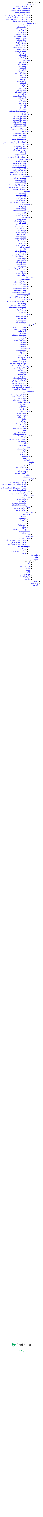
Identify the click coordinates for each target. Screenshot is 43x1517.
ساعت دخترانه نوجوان (19, 503)
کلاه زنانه (23, 249)
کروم (28, 562)
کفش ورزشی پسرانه (19, 292)
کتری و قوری (21, 415)
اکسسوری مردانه (24, 217)
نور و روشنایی (25, 456)
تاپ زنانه (23, 68)
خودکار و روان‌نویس (19, 529)
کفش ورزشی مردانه (19, 288)
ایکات (28, 564)
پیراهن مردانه (21, 30)
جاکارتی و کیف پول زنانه (18, 202)
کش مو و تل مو (21, 256)
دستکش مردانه (21, 245)
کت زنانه (23, 83)
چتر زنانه (23, 271)
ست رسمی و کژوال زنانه (18, 111)
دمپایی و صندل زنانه (19, 150)
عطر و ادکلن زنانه (20, 329)
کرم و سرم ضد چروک (19, 381)
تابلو (25, 443)
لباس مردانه (26, 25)
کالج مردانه (22, 137)
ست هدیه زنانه (21, 258)
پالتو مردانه (22, 56)
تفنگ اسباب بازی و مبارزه (17, 490)
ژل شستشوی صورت (19, 383)
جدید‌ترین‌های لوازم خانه (22, 12)
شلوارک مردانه (21, 34)
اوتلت (36, 557)
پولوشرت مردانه (20, 28)
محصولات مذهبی (24, 531)
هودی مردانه (22, 53)
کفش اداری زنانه (20, 154)
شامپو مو (23, 372)
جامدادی (23, 516)
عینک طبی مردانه (20, 238)
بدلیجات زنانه (22, 266)
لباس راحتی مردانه (20, 36)
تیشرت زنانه (22, 64)
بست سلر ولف (25, 566)
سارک (28, 568)
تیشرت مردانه (21, 27)
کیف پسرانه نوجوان (19, 169)
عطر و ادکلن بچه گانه (19, 335)
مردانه (28, 469)
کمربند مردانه (21, 219)
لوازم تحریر (26, 514)
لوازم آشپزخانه (25, 411)
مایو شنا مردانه (21, 316)
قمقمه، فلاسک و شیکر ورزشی (16, 301)
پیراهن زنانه (22, 84)
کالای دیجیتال (30, 536)
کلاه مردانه (22, 223)
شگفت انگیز (34, 555)
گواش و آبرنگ (21, 525)
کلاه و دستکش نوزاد (19, 210)
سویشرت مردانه (20, 51)
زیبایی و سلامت (29, 323)
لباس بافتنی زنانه (20, 92)
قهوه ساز (23, 404)
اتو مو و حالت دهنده (19, 361)
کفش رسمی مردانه (19, 135)
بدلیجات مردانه (21, 236)
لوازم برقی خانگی (24, 402)
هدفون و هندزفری (24, 538)
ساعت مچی (26, 497)
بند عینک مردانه (21, 239)
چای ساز (23, 406)
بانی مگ (35, 585)
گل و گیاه (27, 460)
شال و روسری (21, 81)
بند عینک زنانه (21, 264)
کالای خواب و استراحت (18, 394)
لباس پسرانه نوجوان (19, 161)
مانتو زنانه (23, 77)
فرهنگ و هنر (30, 512)
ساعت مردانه (21, 499)
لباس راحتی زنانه (20, 73)
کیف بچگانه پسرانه (20, 124)
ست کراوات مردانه (20, 226)
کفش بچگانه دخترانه (19, 122)
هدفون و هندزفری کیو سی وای (16, 540)
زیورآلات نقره (25, 506)
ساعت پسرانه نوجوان (19, 505)
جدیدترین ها (30, 4)
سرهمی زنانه (22, 86)
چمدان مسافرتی (20, 310)
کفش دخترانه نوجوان (19, 167)
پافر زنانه (23, 107)
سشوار (24, 359)
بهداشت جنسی (21, 350)
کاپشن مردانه (21, 49)
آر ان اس (27, 579)
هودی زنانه (22, 101)
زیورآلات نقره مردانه (19, 510)
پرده (24, 437)
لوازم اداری (22, 518)
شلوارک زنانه (22, 70)
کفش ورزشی (25, 286)
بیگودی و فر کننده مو (19, 365)
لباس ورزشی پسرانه (19, 284)
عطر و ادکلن (26, 325)
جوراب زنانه (22, 94)
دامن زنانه (23, 79)
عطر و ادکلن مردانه (19, 327)
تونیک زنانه (22, 88)
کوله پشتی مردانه (20, 180)
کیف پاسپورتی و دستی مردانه (16, 183)
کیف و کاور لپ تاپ (19, 189)
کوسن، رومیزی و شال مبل (17, 439)
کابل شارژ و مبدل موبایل (18, 551)
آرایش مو (23, 344)
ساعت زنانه (22, 501)
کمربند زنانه (22, 253)
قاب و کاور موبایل (20, 548)
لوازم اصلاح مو (21, 353)
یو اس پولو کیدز (25, 576)
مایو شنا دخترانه (21, 320)
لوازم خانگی (26, 393)
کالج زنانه (23, 152)
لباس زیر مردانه (21, 38)
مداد (24, 523)
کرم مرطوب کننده (20, 368)
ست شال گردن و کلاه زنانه (17, 269)
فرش (28, 447)
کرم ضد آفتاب (21, 370)
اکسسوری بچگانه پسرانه (18, 127)
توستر (24, 430)
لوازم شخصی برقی (24, 357)
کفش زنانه (26, 144)
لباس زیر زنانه (21, 71)
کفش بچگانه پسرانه (19, 120)
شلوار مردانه (22, 32)
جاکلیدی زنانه (21, 260)
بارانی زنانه (22, 103)
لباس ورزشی (25, 279)
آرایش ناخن (22, 346)
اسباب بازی (26, 480)
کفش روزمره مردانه (19, 133)
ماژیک (24, 527)
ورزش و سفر (29, 277)
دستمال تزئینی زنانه (19, 267)
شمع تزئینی (22, 445)
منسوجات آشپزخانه (19, 428)
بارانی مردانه (22, 58)
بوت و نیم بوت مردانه (19, 141)
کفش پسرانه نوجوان (19, 165)
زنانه (28, 463)
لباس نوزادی (22, 206)
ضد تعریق (23, 351)
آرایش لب (23, 342)
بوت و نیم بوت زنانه (19, 155)
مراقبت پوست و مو (23, 366)
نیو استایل (27, 577)
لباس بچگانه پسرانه (19, 116)
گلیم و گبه (23, 452)
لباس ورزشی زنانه (20, 282)
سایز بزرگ (26, 211)
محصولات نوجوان (24, 159)
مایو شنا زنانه (22, 318)
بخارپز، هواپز (22, 417)
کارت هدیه (34, 583)
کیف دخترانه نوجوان (19, 170)
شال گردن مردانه (20, 241)
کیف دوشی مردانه (20, 178)
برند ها (36, 559)
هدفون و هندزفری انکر (18, 542)
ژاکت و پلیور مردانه (19, 47)
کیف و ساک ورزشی (23, 294)
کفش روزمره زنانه (20, 146)
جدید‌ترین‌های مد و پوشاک (22, 6)
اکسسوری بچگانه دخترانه (18, 129)
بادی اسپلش (22, 331)
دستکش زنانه (21, 275)
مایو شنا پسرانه (21, 322)
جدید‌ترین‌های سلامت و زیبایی (20, 10)
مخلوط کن (22, 426)
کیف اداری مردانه (20, 182)
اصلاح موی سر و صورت (18, 363)
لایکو (28, 572)
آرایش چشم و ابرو (20, 340)
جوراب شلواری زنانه (19, 96)
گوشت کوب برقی (20, 422)
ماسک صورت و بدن (19, 385)
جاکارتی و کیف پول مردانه (17, 187)
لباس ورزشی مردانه (19, 281)
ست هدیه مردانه (20, 225)
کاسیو (28, 570)
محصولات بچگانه (24, 114)
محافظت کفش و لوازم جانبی (16, 157)
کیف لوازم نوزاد (21, 208)
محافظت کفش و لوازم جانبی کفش (14, 142)
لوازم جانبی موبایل (24, 546)
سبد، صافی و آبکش (19, 434)
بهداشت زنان (22, 355)
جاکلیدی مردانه (21, 232)
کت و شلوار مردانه (20, 42)
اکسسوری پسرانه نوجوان (18, 172)
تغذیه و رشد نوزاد (24, 491)
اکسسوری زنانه (25, 247)
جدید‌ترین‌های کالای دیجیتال (21, 21)
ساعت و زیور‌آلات (28, 495)
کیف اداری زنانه (21, 198)
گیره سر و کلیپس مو (19, 254)
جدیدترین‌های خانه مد (23, 14)
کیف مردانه (26, 176)
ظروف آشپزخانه (20, 432)
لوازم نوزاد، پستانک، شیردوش (20, 493)
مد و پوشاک (30, 23)
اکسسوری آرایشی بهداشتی (21, 387)
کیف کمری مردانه (20, 185)
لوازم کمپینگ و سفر (23, 309)
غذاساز (24, 419)
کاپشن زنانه (22, 98)
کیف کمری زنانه (21, 200)
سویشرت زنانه (21, 99)
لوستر (24, 458)
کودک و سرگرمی (28, 478)
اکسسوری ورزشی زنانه (18, 305)
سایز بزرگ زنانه (21, 215)
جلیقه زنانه (22, 109)
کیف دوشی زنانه (20, 193)
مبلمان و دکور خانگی (19, 400)
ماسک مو (23, 376)
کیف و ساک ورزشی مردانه (17, 297)
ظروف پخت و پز (20, 413)
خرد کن (23, 421)
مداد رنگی (23, 521)
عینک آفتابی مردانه (20, 221)
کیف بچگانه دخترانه (20, 126)
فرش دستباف (21, 450)
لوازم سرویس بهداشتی (18, 396)
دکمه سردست (21, 234)
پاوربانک (23, 553)
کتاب (28, 534)
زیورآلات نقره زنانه (20, 508)
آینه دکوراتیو (22, 441)
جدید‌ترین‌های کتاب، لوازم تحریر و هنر (18, 19)
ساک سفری (22, 312)
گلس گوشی (22, 549)
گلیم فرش (22, 454)
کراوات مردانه (21, 228)
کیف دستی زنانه (21, 197)
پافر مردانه (22, 55)
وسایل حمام (22, 398)
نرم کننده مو (22, 374)
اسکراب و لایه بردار (19, 378)
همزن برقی (22, 424)
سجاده (24, 533)
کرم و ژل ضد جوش (19, 379)
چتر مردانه (22, 243)
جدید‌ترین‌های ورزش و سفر (21, 8)
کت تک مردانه (21, 43)
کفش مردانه (26, 131)
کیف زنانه (27, 191)
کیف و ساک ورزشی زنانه (18, 295)
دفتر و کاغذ (22, 520)
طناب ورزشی (21, 303)
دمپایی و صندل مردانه (19, 139)
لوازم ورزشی (25, 299)
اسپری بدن (22, 333)
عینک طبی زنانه (21, 262)
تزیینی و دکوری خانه (23, 435)
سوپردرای (27, 574)
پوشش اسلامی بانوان (19, 112)
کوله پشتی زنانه (21, 195)
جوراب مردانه (21, 40)
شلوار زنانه (22, 62)
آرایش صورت (21, 338)
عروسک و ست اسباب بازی (17, 482)
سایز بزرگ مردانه (20, 213)
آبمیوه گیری (22, 407)
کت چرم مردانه (21, 45)
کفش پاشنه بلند (21, 148)
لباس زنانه (26, 60)
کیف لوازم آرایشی (20, 389)
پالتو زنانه (23, 105)
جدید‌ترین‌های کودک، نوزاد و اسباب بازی (17, 15)
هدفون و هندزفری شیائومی (17, 544)
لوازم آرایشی (26, 337)
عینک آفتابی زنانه (20, 251)
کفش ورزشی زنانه (20, 290)
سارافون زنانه (21, 90)
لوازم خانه (31, 391)
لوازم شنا (27, 314)
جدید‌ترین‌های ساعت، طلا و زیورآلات (18, 17)
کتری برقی (22, 409)
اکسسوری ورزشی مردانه (17, 307)
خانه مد (31, 462)
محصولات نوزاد (25, 204)
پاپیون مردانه (22, 230)
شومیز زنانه (22, 66)
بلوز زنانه (23, 75)
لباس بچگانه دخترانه (19, 118)
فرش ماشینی (21, 449)
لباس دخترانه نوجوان (19, 163)
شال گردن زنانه (21, 273)
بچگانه (28, 475)
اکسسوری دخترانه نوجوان (17, 174)
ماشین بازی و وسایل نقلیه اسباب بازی (13, 488)
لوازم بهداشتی (25, 348)
